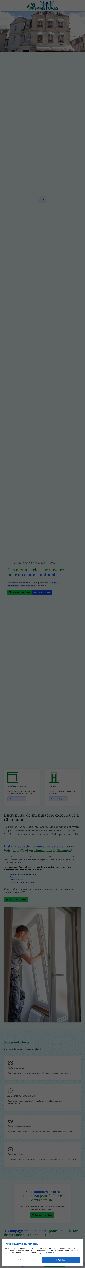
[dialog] (42, 1252)
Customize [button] (23, 1260)
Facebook (49, 1253)
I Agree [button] (60, 1260)
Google (39, 1253)
